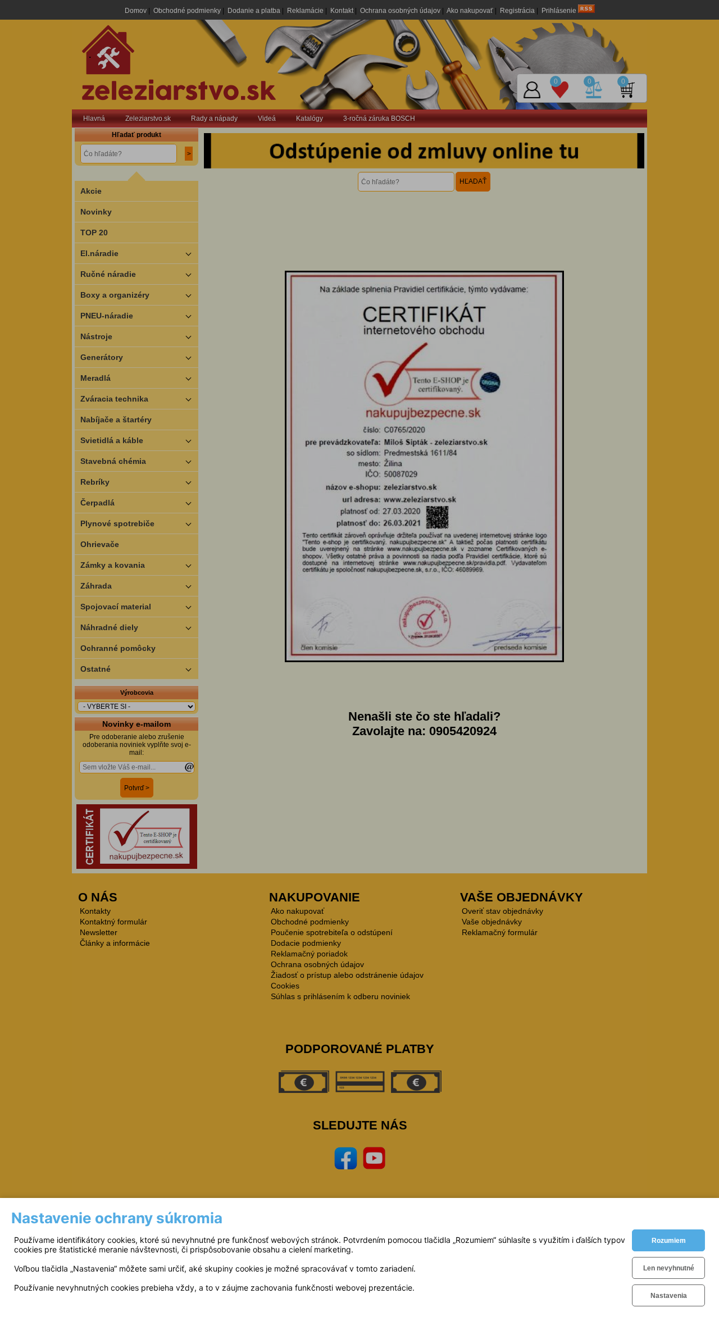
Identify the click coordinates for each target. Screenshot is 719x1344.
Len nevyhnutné (668, 1268)
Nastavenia (668, 1296)
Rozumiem (669, 1241)
